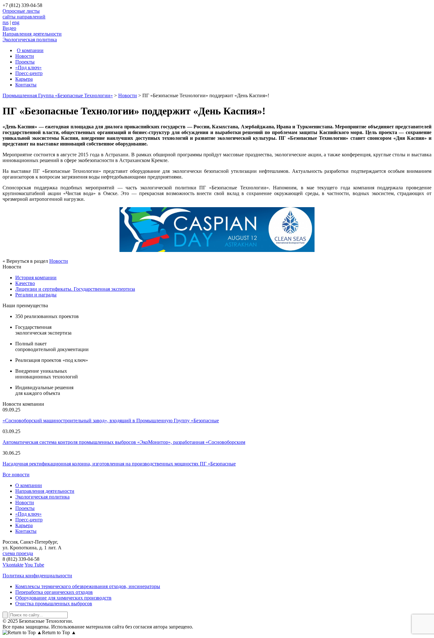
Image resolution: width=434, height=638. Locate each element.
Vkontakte (13, 564)
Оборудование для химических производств (63, 598)
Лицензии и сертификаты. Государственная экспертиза (75, 289)
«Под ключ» (28, 67)
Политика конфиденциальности (37, 575)
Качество (25, 283)
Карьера (24, 79)
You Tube (34, 564)
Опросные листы (21, 11)
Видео (9, 28)
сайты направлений (24, 16)
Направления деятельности (32, 34)
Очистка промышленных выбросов (53, 603)
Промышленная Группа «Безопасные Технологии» (58, 95)
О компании (30, 50)
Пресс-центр (29, 73)
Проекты (25, 61)
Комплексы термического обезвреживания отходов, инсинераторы (87, 586)
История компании (36, 277)
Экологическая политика (30, 39)
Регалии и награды (36, 294)
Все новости (16, 474)
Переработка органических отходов (54, 592)
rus (6, 22)
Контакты (26, 84)
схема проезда (18, 553)
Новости (24, 56)
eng (15, 22)
